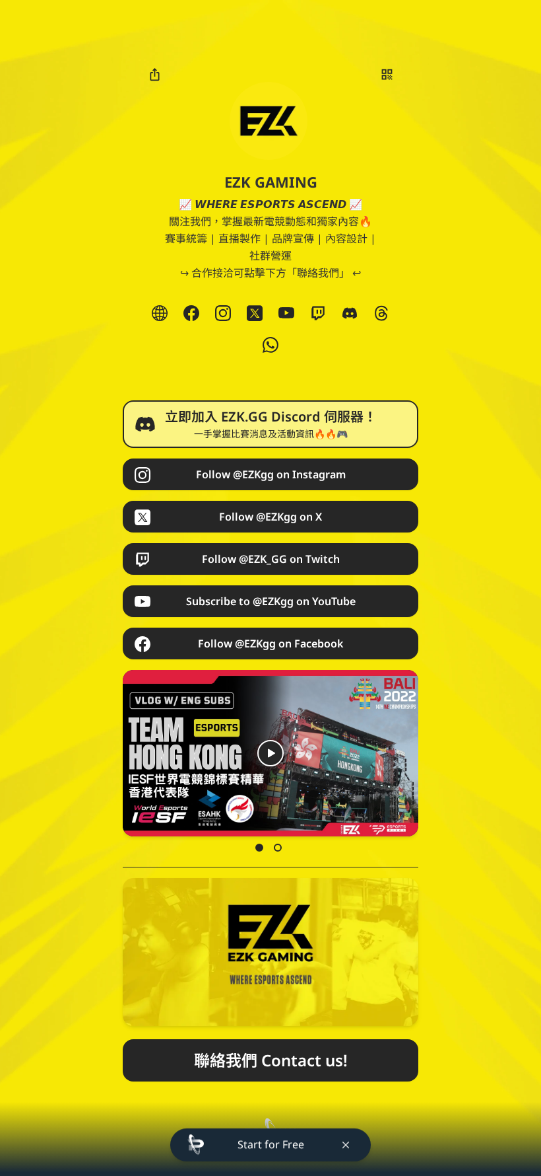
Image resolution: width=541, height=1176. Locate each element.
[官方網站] (159, 313)
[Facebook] (191, 313)
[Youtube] (286, 313)
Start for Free (271, 1144)
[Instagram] (223, 313)
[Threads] (381, 313)
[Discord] (349, 313)
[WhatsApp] (270, 345)
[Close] (346, 1145)
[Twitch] (318, 313)
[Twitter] (254, 313)
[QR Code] (386, 74)
